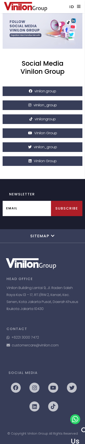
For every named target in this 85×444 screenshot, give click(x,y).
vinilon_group (45, 105)
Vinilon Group (45, 133)
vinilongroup (45, 119)
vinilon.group (45, 91)
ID (72, 6)
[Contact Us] (75, 419)
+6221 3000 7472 (25, 337)
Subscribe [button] (66, 208)
